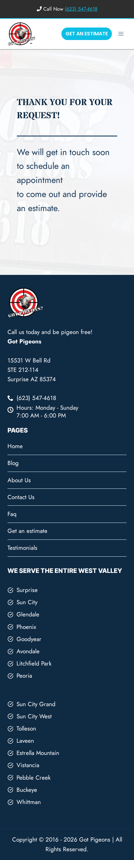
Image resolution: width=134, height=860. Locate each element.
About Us (19, 480)
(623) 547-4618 (81, 9)
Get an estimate (27, 531)
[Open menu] (121, 33)
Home (15, 446)
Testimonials (22, 548)
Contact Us (21, 497)
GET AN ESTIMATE (86, 33)
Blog (13, 463)
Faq (12, 514)
